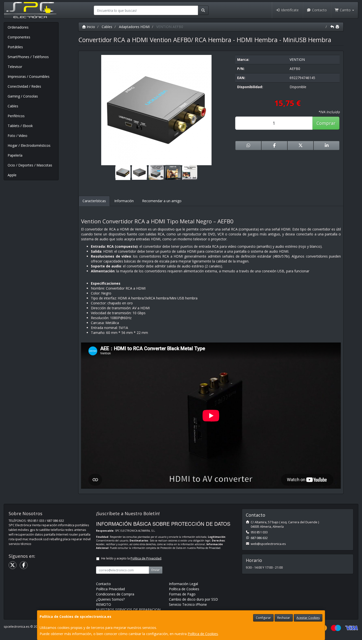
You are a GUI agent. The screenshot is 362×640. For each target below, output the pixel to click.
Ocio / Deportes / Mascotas (30, 165)
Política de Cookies (203, 633)
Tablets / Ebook (20, 125)
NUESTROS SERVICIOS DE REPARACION (128, 609)
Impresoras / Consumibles (28, 76)
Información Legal (183, 583)
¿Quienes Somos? (110, 599)
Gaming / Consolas (23, 96)
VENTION (297, 59)
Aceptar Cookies (308, 618)
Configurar (263, 618)
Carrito (345, 10)
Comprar (325, 123)
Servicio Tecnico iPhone (188, 604)
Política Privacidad (110, 589)
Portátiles (15, 47)
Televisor (15, 66)
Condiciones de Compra (115, 594)
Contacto (319, 10)
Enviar (155, 570)
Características (94, 200)
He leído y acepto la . (131, 558)
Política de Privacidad (208, 548)
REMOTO (103, 604)
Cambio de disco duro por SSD (193, 599)
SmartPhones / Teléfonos (28, 56)
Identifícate (289, 10)
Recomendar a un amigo (161, 200)
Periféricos (16, 116)
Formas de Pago (182, 594)
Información (124, 200)
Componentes (19, 37)
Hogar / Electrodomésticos (29, 145)
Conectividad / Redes (24, 86)
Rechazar (283, 618)
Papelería (15, 155)
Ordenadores (18, 27)
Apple (12, 175)
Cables (13, 106)
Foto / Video (17, 135)
